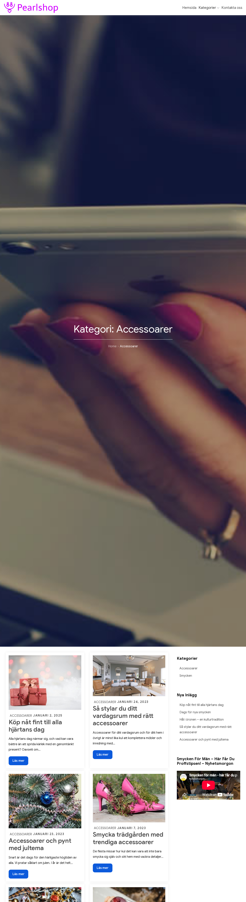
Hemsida (189, 8)
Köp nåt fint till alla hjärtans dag (35, 725)
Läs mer (18, 762)
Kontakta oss (232, 8)
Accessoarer (21, 716)
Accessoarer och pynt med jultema (40, 844)
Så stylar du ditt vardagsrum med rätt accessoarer (123, 716)
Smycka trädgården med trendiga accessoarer (128, 838)
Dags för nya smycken (195, 712)
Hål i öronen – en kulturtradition (202, 720)
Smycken (186, 676)
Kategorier (207, 8)
